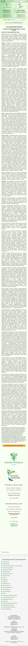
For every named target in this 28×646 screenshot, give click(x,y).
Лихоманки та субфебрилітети (8, 605)
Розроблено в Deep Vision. (4, 645)
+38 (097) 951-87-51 (20, 15)
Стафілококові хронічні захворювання (10, 595)
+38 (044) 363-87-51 (20, 14)
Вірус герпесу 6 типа (6, 585)
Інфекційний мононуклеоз (7, 599)
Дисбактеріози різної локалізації (9, 597)
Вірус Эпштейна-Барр (7, 591)
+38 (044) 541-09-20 (6, 14)
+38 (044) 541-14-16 (6, 16)
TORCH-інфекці (6, 563)
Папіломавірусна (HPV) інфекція (9, 606)
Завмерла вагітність (6, 575)
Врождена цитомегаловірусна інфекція (10, 603)
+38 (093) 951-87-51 (20, 16)
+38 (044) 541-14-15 (6, 15)
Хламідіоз (4, 577)
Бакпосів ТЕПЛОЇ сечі (7, 608)
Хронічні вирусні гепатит (7, 573)
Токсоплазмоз (5, 601)
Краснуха (4, 593)
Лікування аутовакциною (7, 569)
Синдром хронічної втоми (7, 587)
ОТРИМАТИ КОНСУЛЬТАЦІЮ (14, 445)
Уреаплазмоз (5, 581)
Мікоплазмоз (5, 579)
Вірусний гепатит (6, 561)
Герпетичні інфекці (6, 571)
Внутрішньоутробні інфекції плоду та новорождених (12, 565)
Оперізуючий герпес (6, 589)
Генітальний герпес (6, 583)
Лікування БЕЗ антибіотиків (8, 567)
